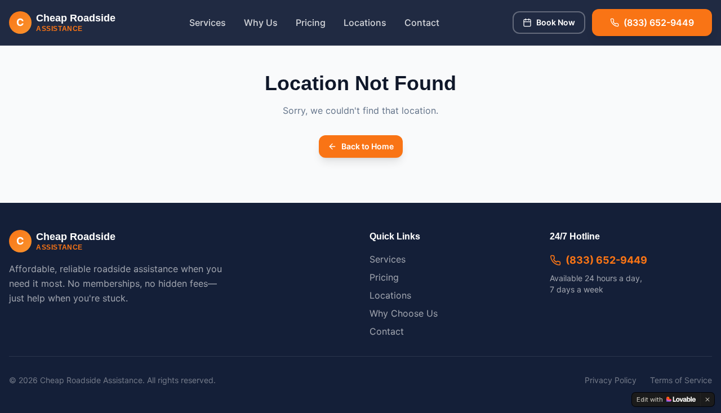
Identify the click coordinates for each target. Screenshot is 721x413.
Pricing (311, 22)
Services (207, 22)
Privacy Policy (611, 380)
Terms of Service (681, 380)
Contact (421, 22)
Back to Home (367, 146)
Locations (365, 22)
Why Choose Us (404, 313)
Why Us (261, 22)
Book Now (555, 22)
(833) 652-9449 (606, 260)
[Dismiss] (707, 399)
